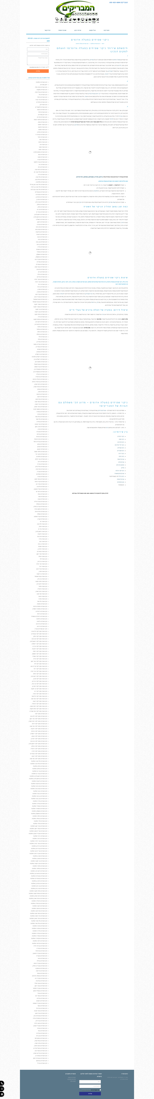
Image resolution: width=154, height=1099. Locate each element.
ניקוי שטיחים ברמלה (42, 334)
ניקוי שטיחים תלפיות (41, 456)
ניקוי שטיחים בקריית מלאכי (40, 988)
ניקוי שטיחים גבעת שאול (40, 364)
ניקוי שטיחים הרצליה (41, 374)
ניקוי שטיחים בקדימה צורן (40, 1015)
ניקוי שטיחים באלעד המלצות (39, 868)
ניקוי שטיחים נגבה (42, 499)
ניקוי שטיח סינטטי (42, 127)
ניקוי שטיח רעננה (42, 596)
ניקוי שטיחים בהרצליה (41, 376)
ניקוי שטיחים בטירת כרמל (40, 441)
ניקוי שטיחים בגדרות (41, 1033)
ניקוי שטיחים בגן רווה (41, 1035)
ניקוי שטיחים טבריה (42, 471)
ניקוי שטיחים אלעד (42, 326)
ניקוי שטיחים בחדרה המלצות (39, 933)
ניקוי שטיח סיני (43, 144)
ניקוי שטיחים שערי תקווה (40, 304)
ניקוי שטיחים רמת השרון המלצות (38, 896)
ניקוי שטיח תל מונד (42, 601)
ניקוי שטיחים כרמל (42, 97)
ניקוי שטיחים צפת (42, 494)
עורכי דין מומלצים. (123, 1077)
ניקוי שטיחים (121, 448)
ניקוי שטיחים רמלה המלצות (40, 816)
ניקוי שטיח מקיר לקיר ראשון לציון (38, 641)
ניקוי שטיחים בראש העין (41, 324)
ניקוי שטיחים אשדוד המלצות (39, 806)
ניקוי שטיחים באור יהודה (40, 279)
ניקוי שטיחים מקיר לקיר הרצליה (39, 748)
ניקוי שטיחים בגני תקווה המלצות (38, 863)
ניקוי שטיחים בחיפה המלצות (39, 943)
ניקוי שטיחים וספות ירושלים (40, 609)
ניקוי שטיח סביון (43, 571)
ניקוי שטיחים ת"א (42, 174)
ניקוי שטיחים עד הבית (41, 99)
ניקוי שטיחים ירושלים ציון (40, 359)
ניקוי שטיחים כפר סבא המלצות (39, 911)
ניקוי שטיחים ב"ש (42, 272)
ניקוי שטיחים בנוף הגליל (41, 983)
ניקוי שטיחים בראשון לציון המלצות (38, 778)
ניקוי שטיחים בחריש (42, 998)
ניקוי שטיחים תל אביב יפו (40, 172)
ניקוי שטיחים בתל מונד (41, 416)
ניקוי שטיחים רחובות (41, 234)
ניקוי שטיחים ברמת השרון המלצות (38, 898)
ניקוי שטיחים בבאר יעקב (40, 985)
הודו (81, 177)
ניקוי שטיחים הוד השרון (41, 404)
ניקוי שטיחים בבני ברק (41, 202)
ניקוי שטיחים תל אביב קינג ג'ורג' (38, 189)
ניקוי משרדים (120, 451)
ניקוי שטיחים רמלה (42, 331)
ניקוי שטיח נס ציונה (42, 536)
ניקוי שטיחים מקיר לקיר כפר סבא (38, 758)
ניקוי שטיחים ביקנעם (41, 1000)
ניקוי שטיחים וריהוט (42, 626)
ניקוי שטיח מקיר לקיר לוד (40, 663)
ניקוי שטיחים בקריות (42, 431)
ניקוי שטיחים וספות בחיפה (40, 606)
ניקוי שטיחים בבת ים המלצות (39, 773)
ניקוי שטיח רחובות (42, 534)
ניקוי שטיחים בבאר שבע (41, 267)
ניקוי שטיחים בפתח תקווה (40, 319)
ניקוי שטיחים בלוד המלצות (40, 823)
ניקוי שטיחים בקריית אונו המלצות (38, 853)
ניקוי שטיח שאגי (43, 147)
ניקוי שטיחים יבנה (42, 239)
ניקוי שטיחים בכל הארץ (41, 92)
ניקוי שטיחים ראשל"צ (41, 219)
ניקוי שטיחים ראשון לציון (40, 214)
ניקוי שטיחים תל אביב (41, 177)
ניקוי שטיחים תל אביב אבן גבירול (38, 184)
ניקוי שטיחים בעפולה (41, 504)
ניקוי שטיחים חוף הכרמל (40, 439)
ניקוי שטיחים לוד (42, 336)
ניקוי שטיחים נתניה (42, 414)
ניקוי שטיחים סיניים (42, 117)
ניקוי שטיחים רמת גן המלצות (39, 881)
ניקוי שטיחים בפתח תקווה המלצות (38, 893)
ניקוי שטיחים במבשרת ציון (40, 371)
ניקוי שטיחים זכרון (42, 429)
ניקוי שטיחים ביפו (42, 167)
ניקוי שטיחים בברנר (42, 1028)
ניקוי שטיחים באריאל (41, 1008)
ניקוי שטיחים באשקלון (41, 257)
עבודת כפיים (91, 94)
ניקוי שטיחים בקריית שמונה (40, 1003)
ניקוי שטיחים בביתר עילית (40, 946)
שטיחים (92, 60)
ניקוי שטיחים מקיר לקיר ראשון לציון (38, 743)
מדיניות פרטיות (71, 1079)
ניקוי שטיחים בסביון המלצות (39, 858)
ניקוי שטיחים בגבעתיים (41, 192)
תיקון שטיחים (43, 84)
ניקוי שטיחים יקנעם (42, 449)
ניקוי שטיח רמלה (42, 556)
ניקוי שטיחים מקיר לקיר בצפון (39, 736)
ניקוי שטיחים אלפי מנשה (40, 451)
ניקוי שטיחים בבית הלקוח (40, 162)
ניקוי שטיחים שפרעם (41, 474)
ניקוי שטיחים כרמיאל (41, 436)
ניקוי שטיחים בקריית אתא (40, 963)
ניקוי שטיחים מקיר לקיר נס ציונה (38, 741)
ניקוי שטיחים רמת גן (42, 199)
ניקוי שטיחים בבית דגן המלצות (39, 848)
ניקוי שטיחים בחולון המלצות (39, 768)
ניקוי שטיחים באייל (42, 1063)
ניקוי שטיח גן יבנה (42, 544)
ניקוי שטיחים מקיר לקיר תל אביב (38, 716)
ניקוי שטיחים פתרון (42, 132)
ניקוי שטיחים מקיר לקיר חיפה (39, 723)
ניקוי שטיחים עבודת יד (41, 134)
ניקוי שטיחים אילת (42, 274)
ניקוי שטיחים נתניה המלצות (40, 926)
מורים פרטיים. (124, 1079)
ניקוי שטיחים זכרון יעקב (41, 426)
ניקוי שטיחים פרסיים (41, 102)
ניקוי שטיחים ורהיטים (41, 624)
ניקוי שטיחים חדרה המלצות (40, 931)
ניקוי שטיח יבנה (43, 541)
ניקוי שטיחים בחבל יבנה (41, 1050)
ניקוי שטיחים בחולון (42, 204)
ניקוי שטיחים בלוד (42, 339)
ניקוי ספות (121, 439)
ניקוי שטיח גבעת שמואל (41, 576)
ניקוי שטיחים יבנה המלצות (40, 791)
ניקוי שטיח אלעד (43, 586)
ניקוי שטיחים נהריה (42, 464)
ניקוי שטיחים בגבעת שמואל (40, 301)
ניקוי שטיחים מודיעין (41, 341)
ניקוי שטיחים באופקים (41, 968)
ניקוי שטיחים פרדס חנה (41, 511)
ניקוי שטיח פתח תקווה (41, 581)
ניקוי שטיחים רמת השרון (40, 384)
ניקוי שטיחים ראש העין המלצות (39, 871)
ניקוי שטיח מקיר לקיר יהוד (40, 668)
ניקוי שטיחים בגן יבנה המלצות (39, 798)
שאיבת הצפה (120, 459)
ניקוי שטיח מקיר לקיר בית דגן (39, 681)
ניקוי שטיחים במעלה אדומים (39, 976)
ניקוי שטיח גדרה (43, 539)
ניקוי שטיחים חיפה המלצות (40, 941)
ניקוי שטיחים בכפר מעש (41, 479)
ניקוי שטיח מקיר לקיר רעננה (40, 701)
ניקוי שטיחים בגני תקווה (41, 311)
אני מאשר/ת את (38, 67)
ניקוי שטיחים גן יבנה (42, 244)
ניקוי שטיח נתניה (42, 599)
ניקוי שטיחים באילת (42, 961)
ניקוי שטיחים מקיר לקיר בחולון (39, 746)
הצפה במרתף (112, 202)
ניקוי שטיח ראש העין (42, 584)
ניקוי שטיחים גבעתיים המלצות (39, 876)
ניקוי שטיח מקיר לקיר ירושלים (39, 643)
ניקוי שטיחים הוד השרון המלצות (38, 916)
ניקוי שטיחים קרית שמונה (40, 516)
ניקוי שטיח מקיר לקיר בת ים (40, 646)
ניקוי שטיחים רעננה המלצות (40, 906)
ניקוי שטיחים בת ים (42, 209)
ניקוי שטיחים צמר (42, 154)
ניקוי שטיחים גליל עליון (41, 466)
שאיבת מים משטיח (119, 473)
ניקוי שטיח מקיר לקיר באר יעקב (39, 661)
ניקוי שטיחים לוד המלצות (40, 821)
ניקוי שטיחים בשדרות (41, 264)
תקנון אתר (73, 1081)
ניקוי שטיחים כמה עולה (41, 87)
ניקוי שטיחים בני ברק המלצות (39, 886)
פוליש (122, 468)
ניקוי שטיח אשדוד (42, 546)
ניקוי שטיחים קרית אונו (41, 294)
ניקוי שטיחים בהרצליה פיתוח (39, 381)
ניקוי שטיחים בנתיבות (41, 980)
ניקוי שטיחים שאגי (42, 157)
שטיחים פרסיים (102, 410)
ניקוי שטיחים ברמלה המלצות (39, 818)
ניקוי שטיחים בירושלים (41, 354)
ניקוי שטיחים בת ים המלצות (39, 771)
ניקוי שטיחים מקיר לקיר (41, 713)
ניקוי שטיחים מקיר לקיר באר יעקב (38, 718)
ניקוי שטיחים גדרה (42, 247)
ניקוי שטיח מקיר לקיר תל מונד (39, 696)
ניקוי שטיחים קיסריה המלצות (39, 936)
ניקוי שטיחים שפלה (42, 514)
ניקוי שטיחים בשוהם (42, 351)
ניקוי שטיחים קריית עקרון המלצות (38, 831)
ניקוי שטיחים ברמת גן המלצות (39, 883)
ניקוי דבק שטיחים (42, 114)
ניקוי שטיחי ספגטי (42, 124)
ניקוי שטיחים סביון (42, 289)
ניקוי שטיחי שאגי (42, 149)
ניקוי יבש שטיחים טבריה (41, 629)
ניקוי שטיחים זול (43, 94)
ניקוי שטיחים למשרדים (41, 107)
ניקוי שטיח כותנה (42, 142)
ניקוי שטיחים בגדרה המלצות (39, 803)
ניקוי (107, 428)
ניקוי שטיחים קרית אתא (41, 481)
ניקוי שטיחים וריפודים (41, 611)
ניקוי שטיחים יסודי (42, 137)
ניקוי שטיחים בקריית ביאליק (40, 966)
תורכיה (96, 177)
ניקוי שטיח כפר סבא (42, 594)
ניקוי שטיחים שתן (42, 122)
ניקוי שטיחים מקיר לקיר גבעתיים (38, 753)
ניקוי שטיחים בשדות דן (41, 1055)
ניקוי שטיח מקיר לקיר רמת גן (39, 686)
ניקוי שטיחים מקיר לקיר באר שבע (38, 726)
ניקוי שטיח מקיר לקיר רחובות (39, 648)
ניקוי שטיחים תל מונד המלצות (39, 921)
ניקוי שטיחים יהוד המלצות (40, 836)
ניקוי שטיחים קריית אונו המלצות (38, 851)
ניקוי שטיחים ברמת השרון (40, 386)
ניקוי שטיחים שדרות (42, 262)
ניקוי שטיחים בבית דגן (41, 1020)
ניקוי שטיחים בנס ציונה (41, 229)
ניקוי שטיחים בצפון (42, 444)
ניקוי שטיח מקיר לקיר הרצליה (39, 703)
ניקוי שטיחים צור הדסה (41, 459)
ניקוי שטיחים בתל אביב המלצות (38, 763)
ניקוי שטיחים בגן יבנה (41, 242)
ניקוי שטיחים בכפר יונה (41, 995)
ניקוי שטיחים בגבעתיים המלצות (38, 878)
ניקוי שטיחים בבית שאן (41, 1013)
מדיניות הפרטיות (34, 67)
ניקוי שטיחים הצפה (42, 109)
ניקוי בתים (121, 456)
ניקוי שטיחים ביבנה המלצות (40, 793)
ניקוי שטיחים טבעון (42, 446)
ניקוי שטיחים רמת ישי (41, 491)
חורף (122, 223)
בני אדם (98, 94)
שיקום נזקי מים (120, 465)
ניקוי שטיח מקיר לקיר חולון (40, 636)
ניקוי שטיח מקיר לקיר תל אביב (39, 631)
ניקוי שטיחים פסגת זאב (41, 361)
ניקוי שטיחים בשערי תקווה (40, 306)
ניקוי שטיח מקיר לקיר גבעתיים (39, 634)
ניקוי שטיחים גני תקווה (41, 309)
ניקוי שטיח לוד (43, 559)
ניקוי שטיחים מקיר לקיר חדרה (39, 751)
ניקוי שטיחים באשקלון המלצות (39, 813)
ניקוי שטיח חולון (43, 526)
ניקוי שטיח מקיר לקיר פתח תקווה (38, 708)
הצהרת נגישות (72, 1077)
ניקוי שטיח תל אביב (42, 524)
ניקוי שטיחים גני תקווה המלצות (39, 861)
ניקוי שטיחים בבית (42, 159)
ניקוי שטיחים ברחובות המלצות (39, 783)
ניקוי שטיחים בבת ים (41, 212)
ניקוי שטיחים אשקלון (41, 254)
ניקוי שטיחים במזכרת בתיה (40, 1018)
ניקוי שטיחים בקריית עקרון (40, 1025)
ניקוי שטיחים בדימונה (41, 971)
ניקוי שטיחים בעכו (42, 958)
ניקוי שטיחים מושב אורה (40, 509)
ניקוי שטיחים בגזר (42, 1030)
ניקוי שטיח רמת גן (42, 549)
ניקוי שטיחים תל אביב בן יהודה (39, 187)
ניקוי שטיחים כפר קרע (41, 469)
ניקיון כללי (121, 476)
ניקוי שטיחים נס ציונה (41, 227)
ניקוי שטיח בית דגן (42, 561)
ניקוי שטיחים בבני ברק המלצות (39, 888)
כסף (80, 202)
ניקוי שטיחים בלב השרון (41, 1043)
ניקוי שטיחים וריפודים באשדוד (39, 616)
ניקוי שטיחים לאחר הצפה (40, 119)
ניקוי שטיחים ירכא (42, 461)
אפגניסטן (91, 177)
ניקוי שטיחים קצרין (42, 519)
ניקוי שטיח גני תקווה (42, 574)
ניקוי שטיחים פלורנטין (41, 182)
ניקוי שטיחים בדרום (42, 277)
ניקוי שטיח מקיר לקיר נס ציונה (39, 639)
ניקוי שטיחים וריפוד (42, 614)
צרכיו (103, 314)
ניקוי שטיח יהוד (43, 566)
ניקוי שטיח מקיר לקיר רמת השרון (38, 706)
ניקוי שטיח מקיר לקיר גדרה (40, 658)
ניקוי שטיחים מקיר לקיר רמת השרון (38, 721)
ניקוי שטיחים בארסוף (41, 1060)
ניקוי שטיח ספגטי (42, 129)
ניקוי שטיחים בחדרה (42, 421)
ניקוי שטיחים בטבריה (41, 956)
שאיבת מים (121, 462)
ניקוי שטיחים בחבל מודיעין (40, 1048)
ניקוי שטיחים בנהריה (41, 948)
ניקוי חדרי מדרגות (119, 445)
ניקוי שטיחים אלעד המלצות (40, 866)
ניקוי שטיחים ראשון (42, 222)
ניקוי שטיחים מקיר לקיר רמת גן (39, 738)
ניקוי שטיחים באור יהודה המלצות (38, 843)
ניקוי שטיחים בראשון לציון (40, 217)
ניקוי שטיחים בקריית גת (41, 259)
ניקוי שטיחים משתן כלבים (40, 152)
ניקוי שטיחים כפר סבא (41, 399)
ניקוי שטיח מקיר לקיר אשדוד (39, 656)
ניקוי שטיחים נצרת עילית (40, 501)
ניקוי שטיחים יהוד (42, 284)
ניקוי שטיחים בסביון (42, 292)
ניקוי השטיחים (89, 294)
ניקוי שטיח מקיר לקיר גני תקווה (39, 688)
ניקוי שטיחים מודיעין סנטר (40, 344)
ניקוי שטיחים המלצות (41, 82)
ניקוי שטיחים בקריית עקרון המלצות (38, 833)
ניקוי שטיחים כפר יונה (41, 484)
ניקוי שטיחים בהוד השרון (40, 406)
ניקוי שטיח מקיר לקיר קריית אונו (39, 666)
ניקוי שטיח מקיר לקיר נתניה (40, 693)
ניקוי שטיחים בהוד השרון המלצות (38, 918)
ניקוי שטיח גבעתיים (42, 551)
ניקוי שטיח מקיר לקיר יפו (40, 691)
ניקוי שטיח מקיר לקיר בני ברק (39, 683)
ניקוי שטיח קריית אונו (41, 569)
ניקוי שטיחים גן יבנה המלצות (39, 796)
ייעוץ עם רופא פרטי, (112, 1077)
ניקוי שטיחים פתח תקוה (41, 314)
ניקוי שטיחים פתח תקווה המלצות (38, 891)
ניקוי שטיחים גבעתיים (41, 194)
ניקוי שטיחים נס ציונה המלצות (39, 786)
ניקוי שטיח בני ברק (42, 579)
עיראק (101, 177)
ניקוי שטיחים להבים (42, 486)
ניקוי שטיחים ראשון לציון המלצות (38, 776)
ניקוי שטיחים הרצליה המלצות (39, 901)
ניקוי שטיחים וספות (42, 604)
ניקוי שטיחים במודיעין (41, 346)
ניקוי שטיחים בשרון (42, 389)
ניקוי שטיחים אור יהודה (41, 282)
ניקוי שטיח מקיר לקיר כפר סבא (39, 698)
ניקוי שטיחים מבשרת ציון (40, 369)
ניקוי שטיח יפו (43, 521)
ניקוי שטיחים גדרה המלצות (40, 801)
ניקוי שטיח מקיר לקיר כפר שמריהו (38, 711)
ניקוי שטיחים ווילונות (41, 619)
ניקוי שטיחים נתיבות (42, 269)
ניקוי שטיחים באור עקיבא (40, 1010)
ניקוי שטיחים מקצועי (41, 89)
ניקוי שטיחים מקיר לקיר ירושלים (38, 733)
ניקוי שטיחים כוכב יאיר (41, 454)
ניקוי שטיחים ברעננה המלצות (39, 908)
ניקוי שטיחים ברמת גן (41, 197)
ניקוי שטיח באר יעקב (41, 554)
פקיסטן (85, 177)
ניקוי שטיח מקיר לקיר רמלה (40, 651)
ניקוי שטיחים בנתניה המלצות (39, 928)
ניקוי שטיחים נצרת (42, 476)
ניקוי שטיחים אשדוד (42, 252)
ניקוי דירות (121, 454)
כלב (98, 302)
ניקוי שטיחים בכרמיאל (41, 951)
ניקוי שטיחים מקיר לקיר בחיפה (39, 731)
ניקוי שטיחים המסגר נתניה (40, 409)
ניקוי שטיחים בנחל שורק (41, 1040)
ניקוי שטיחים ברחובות (41, 232)
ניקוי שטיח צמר (43, 139)
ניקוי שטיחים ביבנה (42, 237)
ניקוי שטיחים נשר (42, 496)
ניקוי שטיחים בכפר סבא (41, 401)
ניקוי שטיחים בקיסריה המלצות (39, 938)
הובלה (62, 294)
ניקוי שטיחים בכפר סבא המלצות (38, 913)
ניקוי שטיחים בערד (42, 993)
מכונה (106, 74)
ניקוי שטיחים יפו (43, 164)
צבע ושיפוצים (120, 482)
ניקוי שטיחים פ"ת (42, 316)
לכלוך (111, 119)
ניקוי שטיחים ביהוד (42, 287)
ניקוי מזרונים (121, 442)
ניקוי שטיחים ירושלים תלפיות (39, 356)
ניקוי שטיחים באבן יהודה (40, 1023)
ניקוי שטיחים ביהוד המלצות (40, 838)
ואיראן (78, 177)
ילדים (119, 65)
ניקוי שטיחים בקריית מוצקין (40, 953)
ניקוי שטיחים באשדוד (41, 249)
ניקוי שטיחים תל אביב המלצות (39, 761)
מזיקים (76, 125)
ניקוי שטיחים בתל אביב (41, 179)
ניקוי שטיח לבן (43, 104)
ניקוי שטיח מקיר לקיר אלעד (40, 673)
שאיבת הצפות (120, 479)
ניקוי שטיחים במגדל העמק (40, 990)
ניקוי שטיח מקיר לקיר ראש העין (39, 676)
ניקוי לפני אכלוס (120, 471)
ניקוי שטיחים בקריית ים (41, 978)
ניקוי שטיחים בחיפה (42, 434)
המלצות (96, 191)
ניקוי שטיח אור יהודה (41, 564)
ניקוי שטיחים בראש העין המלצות (38, 873)
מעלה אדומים (116, 60)
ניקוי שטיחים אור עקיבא (41, 424)
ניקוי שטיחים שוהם (42, 349)
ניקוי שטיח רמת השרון (41, 591)
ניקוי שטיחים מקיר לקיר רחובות (39, 728)
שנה (86, 96)
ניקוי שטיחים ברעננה (41, 394)
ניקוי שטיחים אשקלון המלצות (39, 811)
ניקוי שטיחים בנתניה (42, 411)
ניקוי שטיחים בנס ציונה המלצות (39, 788)
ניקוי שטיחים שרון (42, 391)
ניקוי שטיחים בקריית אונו (40, 297)
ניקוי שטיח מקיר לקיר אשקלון (39, 653)
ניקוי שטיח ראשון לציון (41, 531)
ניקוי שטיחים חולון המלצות (40, 766)
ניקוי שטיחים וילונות (42, 621)
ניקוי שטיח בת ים (42, 529)
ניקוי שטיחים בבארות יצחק (40, 1058)
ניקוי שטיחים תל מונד (41, 419)
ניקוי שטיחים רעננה (42, 396)
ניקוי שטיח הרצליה (42, 589)
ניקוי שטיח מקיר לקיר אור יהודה (39, 671)
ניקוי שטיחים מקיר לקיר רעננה (39, 756)
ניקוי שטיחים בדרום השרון (40, 1053)
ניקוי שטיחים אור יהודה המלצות (38, 841)
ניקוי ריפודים (121, 436)
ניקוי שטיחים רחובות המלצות (39, 781)
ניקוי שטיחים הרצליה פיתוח (40, 379)
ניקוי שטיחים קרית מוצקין (40, 489)
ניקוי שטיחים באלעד (42, 329)
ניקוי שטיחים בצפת (42, 973)
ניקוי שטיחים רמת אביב (41, 169)
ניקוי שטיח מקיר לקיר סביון (40, 678)
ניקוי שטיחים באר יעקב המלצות (39, 826)
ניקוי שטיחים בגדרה (42, 224)
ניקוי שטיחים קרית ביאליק (40, 506)
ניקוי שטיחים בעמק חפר (41, 1038)
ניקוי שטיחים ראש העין (41, 321)
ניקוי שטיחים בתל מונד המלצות (39, 923)
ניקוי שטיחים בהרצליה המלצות (39, 903)
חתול (92, 302)
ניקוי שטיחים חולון (42, 207)
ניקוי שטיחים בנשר (42, 1005)
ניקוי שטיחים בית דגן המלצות (39, 846)
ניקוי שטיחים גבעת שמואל (40, 299)
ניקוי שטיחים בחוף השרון (40, 1045)
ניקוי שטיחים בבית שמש (40, 366)
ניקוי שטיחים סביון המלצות (40, 856)
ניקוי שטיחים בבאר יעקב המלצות (38, 828)
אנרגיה (121, 116)
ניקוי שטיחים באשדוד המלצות (39, 808)
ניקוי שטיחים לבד (42, 112)
